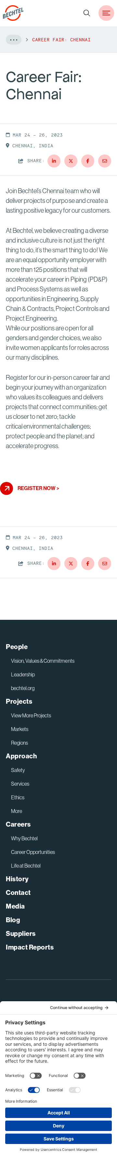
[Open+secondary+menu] (106, 13)
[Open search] (87, 13)
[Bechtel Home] (13, 13)
